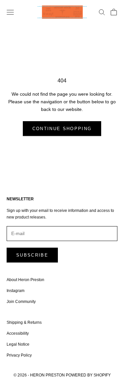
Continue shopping (62, 128)
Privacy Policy (19, 355)
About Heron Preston (25, 279)
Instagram (15, 290)
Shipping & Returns (24, 322)
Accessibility (18, 333)
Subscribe (32, 255)
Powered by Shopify (88, 375)
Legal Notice (18, 344)
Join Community (21, 301)
